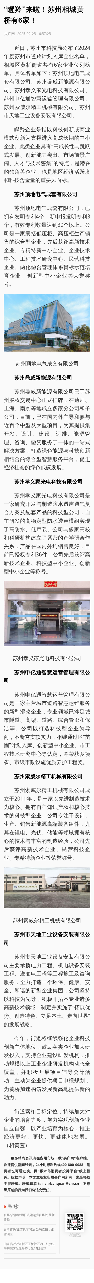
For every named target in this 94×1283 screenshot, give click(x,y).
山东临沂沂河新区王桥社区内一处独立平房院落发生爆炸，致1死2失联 (29, 1246)
